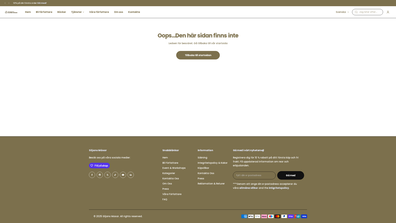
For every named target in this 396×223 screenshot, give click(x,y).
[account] (388, 12)
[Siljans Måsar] (11, 12)
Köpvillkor (203, 168)
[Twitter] (107, 175)
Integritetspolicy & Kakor (213, 162)
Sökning (202, 157)
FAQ (164, 199)
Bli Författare (170, 162)
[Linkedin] (131, 175)
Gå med (290, 175)
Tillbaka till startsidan (198, 55)
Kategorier (168, 173)
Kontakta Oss (170, 178)
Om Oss (167, 183)
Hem (165, 157)
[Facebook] (92, 175)
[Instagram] (100, 175)
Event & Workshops (174, 168)
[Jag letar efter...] (356, 12)
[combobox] (367, 12)
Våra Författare (171, 194)
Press (165, 188)
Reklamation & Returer (211, 183)
